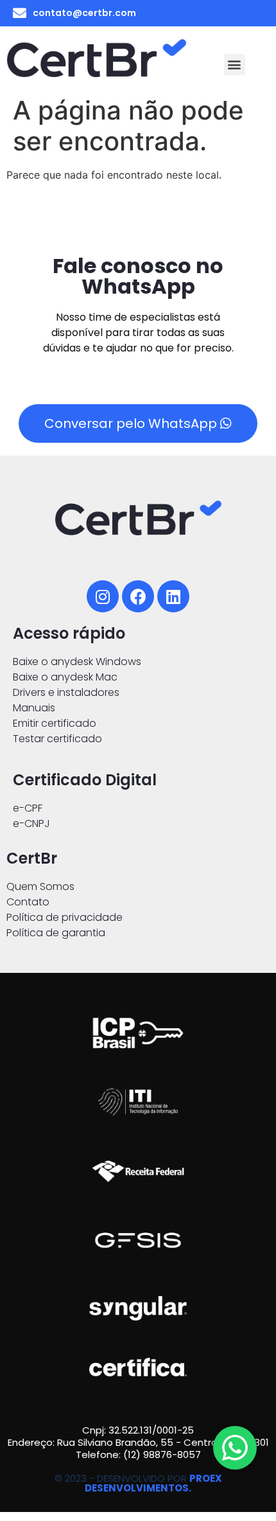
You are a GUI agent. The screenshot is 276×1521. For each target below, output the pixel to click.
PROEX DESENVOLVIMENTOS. (153, 1483)
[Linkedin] (173, 596)
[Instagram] (103, 596)
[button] (234, 64)
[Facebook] (138, 596)
